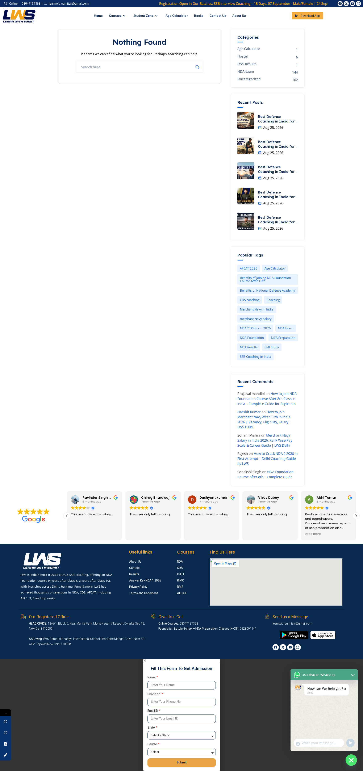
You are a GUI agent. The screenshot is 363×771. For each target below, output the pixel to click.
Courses (115, 16)
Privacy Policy (138, 586)
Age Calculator (177, 16)
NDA (180, 561)
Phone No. (154, 694)
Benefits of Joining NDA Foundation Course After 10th (265, 279)
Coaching (273, 300)
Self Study (272, 347)
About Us (239, 16)
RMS (180, 586)
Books (198, 16)
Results (134, 574)
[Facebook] (340, 3)
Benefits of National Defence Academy (267, 290)
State (151, 727)
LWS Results (246, 64)
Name (151, 677)
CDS (180, 568)
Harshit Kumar (249, 412)
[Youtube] (352, 3)
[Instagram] (358, 3)
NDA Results (249, 347)
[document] (181, 715)
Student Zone (143, 16)
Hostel (242, 56)
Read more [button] (289, 534)
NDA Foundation (252, 338)
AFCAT (181, 593)
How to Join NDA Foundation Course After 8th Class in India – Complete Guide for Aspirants (267, 398)
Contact (134, 568)
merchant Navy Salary (256, 319)
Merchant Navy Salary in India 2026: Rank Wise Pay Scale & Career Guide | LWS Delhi (264, 440)
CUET (180, 574)
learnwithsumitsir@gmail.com (292, 623)
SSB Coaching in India (255, 356)
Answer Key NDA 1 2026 (145, 580)
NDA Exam (245, 71)
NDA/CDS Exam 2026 (255, 328)
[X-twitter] (346, 3)
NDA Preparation (283, 338)
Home (98, 16)
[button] (356, 516)
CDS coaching (249, 300)
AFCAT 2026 (248, 268)
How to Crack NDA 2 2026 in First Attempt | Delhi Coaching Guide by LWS (267, 458)
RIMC (180, 580)
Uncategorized (249, 79)
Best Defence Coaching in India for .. (277, 118)
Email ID (153, 710)
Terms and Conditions (143, 593)
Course (152, 744)
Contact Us (218, 16)
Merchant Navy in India (256, 309)
